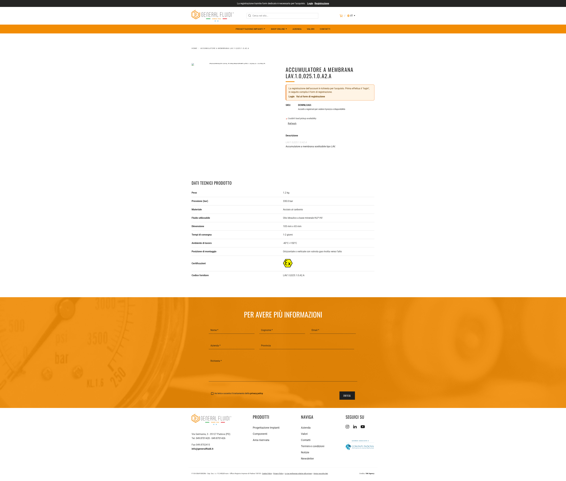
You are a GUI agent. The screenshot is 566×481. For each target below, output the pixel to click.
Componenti (260, 433)
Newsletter (307, 458)
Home (194, 48)
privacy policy (256, 393)
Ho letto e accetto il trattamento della (238, 393)
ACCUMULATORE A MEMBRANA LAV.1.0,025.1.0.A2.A (224, 48)
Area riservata (261, 440)
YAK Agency (370, 474)
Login (310, 3)
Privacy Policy (278, 474)
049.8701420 (203, 438)
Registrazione (322, 3)
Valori (310, 29)
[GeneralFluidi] (213, 16)
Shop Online (278, 29)
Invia (347, 395)
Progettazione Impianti (249, 29)
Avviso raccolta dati (321, 474)
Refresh (292, 123)
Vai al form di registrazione (310, 96)
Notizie (305, 452)
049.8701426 (218, 438)
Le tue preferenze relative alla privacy (298, 474)
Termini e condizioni (312, 446)
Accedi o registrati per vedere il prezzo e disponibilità (321, 109)
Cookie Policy (267, 474)
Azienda (297, 29)
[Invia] (249, 16)
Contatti (325, 29)
